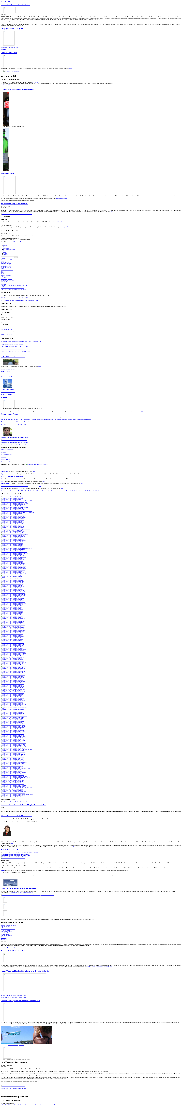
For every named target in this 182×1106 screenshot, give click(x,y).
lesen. (142, 411)
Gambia (22, 586)
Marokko (22, 661)
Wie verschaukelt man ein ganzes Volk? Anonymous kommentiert (15, 421)
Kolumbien (22, 630)
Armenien (22, 531)
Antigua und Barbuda (25, 529)
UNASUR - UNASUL (25, 777)
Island (21, 611)
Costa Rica (22, 564)
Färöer (21, 580)
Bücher (2, 272)
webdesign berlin (51, 1104)
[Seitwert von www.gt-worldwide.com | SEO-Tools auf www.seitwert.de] (13, 289)
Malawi (22, 654)
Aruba (21, 525)
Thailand (22, 763)
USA (21, 782)
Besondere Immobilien (6, 275)
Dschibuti (22, 570)
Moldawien (22, 668)
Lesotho (22, 643)
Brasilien (22, 550)
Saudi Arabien (23, 716)
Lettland (22, 644)
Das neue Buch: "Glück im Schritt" (13, 951)
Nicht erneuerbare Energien (7, 461)
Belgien (22, 541)
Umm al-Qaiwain (24, 776)
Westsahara (22, 793)
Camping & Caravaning (6, 263)
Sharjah (22, 717)
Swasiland (22, 752)
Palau (21, 695)
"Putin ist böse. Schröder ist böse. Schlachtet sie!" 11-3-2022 (14, 297)
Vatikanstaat (23, 785)
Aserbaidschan (23, 532)
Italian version (23, 440)
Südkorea (22, 748)
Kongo (21, 632)
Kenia (20, 626)
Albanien (22, 520)
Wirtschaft (3, 273)
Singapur (22, 728)
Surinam (22, 750)
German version (24, 437)
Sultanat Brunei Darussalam (26, 749)
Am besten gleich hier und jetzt (8, 947)
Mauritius (22, 663)
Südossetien (23, 743)
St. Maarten (22, 740)
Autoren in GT (4, 282)
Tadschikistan (23, 754)
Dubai (21, 571)
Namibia (22, 677)
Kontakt (5, 253)
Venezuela (22, 786)
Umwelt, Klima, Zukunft (6, 279)
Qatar (21, 705)
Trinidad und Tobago (25, 768)
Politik (2, 276)
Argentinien (21, 530)
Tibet (21, 764)
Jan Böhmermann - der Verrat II (8, 929)
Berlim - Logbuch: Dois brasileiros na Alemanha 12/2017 (13, 997)
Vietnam (21, 789)
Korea (21, 634)
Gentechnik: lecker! (5, 934)
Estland (3, 577)
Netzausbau (3, 457)
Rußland (22, 712)
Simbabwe (22, 727)
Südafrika (22, 745)
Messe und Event (4, 281)
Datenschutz (6, 250)
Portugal (22, 703)
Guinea (22, 596)
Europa (22, 496)
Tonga (21, 767)
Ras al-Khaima (23, 707)
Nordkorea (22, 687)
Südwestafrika (23, 746)
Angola (22, 527)
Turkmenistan (23, 772)
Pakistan (22, 693)
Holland (22, 600)
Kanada (22, 622)
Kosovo (2, 481)
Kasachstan (22, 625)
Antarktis (22, 509)
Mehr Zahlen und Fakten (6, 329)
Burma (21, 558)
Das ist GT (5, 247)
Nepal (21, 680)
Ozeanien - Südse (24, 507)
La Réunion (4, 641)
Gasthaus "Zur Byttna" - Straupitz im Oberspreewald (20, 1001)
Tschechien (22, 761)
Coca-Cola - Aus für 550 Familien (8, 925)
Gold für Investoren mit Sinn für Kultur (15, 5)
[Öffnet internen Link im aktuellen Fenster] (10, 737)
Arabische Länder (24, 503)
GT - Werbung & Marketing (9, 249)
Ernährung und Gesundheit (7, 270)
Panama (22, 696)
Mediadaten (6, 248)
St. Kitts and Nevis (24, 737)
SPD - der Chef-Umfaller (6, 931)
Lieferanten (3, 452)
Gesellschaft (3, 277)
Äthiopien (22, 535)
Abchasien (22, 514)
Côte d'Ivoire (23, 566)
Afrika (21, 499)
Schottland (21, 718)
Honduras (22, 602)
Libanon (22, 645)
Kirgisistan (22, 627)
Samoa (21, 714)
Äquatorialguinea (24, 534)
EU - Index (21, 1045)
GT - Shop (25, 1104)
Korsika (22, 635)
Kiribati (22, 629)
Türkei (21, 771)
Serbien (22, 723)
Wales (21, 790)
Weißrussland (23, 791)
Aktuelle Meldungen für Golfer (8, 369)
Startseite (5, 245)
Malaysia (22, 655)
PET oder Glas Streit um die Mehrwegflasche (17, 89)
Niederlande (21, 684)
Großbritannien (23, 594)
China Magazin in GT (6, 483)
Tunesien (22, 769)
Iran (21, 608)
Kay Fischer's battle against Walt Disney (15, 425)
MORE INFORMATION (26, 214)
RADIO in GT (4, 286)
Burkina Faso (23, 557)
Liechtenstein (23, 649)
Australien (22, 504)
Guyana (22, 598)
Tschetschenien (23, 762)
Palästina (22, 694)
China (21, 562)
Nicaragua (22, 682)
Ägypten (22, 518)
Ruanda (22, 709)
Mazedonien (23, 666)
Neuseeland (23, 681)
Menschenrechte (4, 936)
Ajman (21, 513)
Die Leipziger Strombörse (6, 454)
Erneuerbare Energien (5, 459)
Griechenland (23, 591)
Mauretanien (23, 662)
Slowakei (22, 732)
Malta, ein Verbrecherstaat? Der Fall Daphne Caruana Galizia (23, 805)
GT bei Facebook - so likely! (7, 389)
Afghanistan (23, 517)
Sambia (22, 713)
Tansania (22, 757)
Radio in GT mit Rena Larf (11, 850)
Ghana (21, 589)
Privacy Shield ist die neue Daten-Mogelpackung (18, 888)
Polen (21, 702)
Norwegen (22, 689)
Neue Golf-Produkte (5, 371)
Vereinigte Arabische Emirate (26, 787)
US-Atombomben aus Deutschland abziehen (16, 816)
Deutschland (23, 568)
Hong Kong (23, 603)
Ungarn (22, 778)
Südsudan (22, 744)
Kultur (2, 271)
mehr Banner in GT (5, 85)
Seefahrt (2, 261)
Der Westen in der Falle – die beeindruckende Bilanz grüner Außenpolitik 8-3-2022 (19, 300)
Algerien (22, 521)
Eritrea (21, 576)
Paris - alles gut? (4, 932)
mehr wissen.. (35, 82)
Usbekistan (21, 781)
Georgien (22, 587)
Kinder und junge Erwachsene (7, 280)
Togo (21, 766)
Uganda (22, 773)
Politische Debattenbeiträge (7, 449)
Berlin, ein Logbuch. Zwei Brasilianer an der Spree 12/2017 (14, 995)
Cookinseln (22, 563)
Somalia (22, 734)
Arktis (21, 508)
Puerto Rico (23, 704)
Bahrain (22, 539)
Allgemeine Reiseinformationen (27, 512)
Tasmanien (22, 758)
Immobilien (3, 49)
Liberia (21, 646)
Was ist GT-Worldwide (10, 1104)
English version (24, 442)
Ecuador (22, 572)
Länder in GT (23, 1088)
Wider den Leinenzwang (6, 935)
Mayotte (22, 664)
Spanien (22, 735)
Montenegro (23, 672)
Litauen (22, 650)
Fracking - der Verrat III (6, 930)
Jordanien (22, 618)
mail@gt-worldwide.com (61, 198)
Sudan (21, 741)
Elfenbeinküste (23, 573)
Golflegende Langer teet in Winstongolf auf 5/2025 (12, 344)
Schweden (22, 720)
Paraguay (22, 698)
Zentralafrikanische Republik (26, 794)
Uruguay (22, 780)
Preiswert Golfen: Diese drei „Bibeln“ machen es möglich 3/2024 (15, 351)
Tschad (21, 759)
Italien (21, 613)
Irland (21, 609)
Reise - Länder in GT (5, 265)
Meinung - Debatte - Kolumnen (8, 259)
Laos (21, 640)
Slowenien (22, 731)
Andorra (22, 522)
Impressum (5, 254)
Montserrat (4, 673)
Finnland (22, 581)
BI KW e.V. (5, 397)
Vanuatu (22, 784)
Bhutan (22, 544)
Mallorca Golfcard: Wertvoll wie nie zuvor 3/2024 (12, 349)
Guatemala (22, 595)
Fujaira (21, 584)
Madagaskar (23, 653)
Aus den (10, 476)
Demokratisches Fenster (9, 414)
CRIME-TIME (25, 854)
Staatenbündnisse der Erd (26, 511)
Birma (21, 545)
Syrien (21, 753)
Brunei (21, 554)
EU (21, 579)
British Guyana (23, 552)
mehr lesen (109, 966)
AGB (4, 252)
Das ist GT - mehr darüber (7, 334)
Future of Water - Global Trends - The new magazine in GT (14, 285)
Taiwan (22, 755)
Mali (21, 658)
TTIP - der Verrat (4, 927)
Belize (21, 543)
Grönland (22, 593)
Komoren (22, 631)
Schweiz (22, 721)
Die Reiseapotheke (24, 801)
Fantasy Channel (26, 855)
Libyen (2, 478)
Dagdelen (83, 846)
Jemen (21, 617)
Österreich (22, 691)
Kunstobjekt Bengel (8, 173)
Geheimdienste (4, 939)
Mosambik (22, 675)
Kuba (21, 639)
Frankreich (22, 582)
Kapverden (22, 623)
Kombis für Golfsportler (6, 374)
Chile (21, 561)
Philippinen (22, 700)
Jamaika (22, 614)
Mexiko (22, 667)
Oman (20, 690)
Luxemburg (23, 652)
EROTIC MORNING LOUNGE (30, 853)
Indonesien (22, 605)
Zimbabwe (22, 795)
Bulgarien (22, 555)
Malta (21, 659)
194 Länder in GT (7, 377)
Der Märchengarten (26, 856)
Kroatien (22, 637)
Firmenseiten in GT (5, 1)
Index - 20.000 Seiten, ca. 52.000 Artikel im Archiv (12, 288)
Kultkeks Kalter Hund (9, 53)
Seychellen (22, 725)
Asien (21, 498)
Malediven (21, 657)
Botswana (22, 549)
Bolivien (21, 546)
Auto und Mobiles (5, 262)
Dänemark (22, 567)
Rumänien (22, 711)
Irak (21, 607)
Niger (21, 685)
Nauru (21, 678)
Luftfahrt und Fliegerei (6, 266)
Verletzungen (3, 938)
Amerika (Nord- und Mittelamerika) (28, 500)
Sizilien (22, 730)
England (21, 575)
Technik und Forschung (6, 267)
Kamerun (22, 621)
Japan (21, 616)
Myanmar (22, 676)
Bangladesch (23, 540)
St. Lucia (22, 739)
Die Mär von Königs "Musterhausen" (14, 204)
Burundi (22, 559)
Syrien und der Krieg (5, 926)
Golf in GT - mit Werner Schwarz (13, 357)
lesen (70, 68)
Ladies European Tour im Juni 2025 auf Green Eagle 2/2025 (14, 346)
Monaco (22, 670)
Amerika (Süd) (23, 502)
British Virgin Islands (25, 553)
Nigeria (22, 686)
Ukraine (22, 775)
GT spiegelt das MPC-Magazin (12, 28)
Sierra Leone (23, 726)
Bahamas (22, 538)
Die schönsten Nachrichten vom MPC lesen (10, 47)
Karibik (22, 505)
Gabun (21, 585)
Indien (21, 604)
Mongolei (22, 671)
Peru (21, 699)
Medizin (2, 268)
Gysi (74, 846)
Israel (21, 612)
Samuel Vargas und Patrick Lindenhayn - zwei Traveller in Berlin (25, 971)
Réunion (3, 708)
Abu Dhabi (22, 516)
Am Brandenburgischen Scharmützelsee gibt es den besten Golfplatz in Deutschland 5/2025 (21, 341)
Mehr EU (22, 1086)
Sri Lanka (22, 736)
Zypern (22, 796)
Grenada (22, 590)
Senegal (22, 722)
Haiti (21, 599)
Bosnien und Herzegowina (26, 548)
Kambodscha (23, 620)
